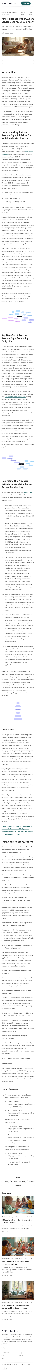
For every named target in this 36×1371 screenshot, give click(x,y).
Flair (30, 1365)
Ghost (25, 1365)
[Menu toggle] (32, 3)
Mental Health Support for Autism (9, 13)
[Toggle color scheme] (5, 1368)
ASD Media (9, 1365)
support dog (28, 492)
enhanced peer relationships (15, 397)
